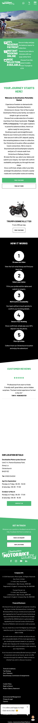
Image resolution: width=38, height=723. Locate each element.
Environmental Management (12, 697)
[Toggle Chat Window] (33, 718)
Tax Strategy (7, 671)
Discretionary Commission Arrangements (16, 675)
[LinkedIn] (26, 561)
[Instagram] (16, 561)
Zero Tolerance (7, 673)
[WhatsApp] (23, 2)
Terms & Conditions (9, 669)
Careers (5, 701)
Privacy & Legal (8, 699)
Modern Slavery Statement (11, 688)
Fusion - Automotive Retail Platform (19, 722)
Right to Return (8, 686)
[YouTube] (21, 561)
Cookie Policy (7, 684)
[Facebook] (10, 561)
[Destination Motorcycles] (8, 3)
